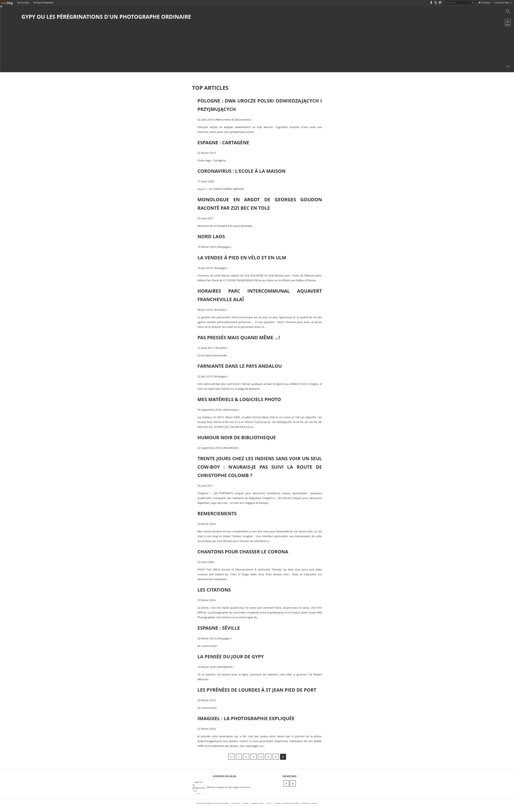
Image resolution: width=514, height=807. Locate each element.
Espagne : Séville (218, 628)
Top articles (235, 803)
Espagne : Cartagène (223, 142)
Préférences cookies (309, 803)
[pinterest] (440, 2)
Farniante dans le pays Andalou (239, 366)
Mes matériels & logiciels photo (239, 399)
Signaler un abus (257, 803)
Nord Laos (211, 236)
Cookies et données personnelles (287, 803)
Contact (246, 803)
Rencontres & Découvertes (233, 119)
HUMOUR (231, 448)
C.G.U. (269, 803)
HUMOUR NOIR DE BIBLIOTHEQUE (236, 437)
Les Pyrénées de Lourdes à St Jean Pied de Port (256, 690)
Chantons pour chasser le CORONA (242, 551)
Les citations (214, 590)
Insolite (220, 310)
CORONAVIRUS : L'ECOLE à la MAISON (241, 171)
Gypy (209, 803)
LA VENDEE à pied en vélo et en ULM (241, 257)
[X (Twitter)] (435, 2)
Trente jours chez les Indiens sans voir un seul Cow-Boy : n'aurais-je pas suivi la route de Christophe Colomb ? (259, 466)
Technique (231, 410)
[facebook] (431, 2)
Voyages (225, 247)
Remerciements (217, 513)
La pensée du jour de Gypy (230, 656)
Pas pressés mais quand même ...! (238, 337)
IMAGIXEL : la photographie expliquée (246, 718)
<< (231, 756)
